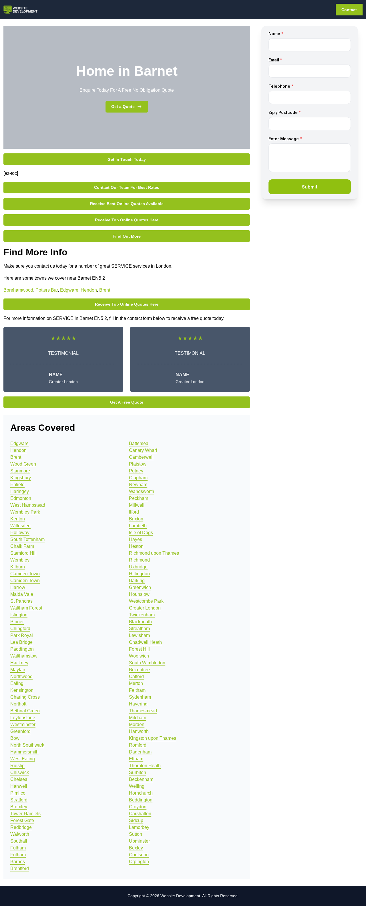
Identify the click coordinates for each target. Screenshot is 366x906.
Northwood (21, 676)
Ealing (16, 683)
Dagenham (140, 751)
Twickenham (142, 614)
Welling (136, 786)
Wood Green (23, 464)
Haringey (19, 491)
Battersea (138, 443)
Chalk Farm (22, 546)
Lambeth (138, 525)
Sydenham (140, 697)
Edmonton (20, 498)
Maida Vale (21, 594)
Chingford (20, 628)
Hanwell (18, 786)
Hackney (19, 662)
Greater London (145, 608)
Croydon (137, 806)
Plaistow (137, 464)
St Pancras (21, 601)
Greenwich (140, 587)
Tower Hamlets (25, 813)
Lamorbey (139, 827)
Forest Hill (139, 649)
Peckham (138, 498)
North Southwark (27, 745)
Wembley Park (25, 512)
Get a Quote (123, 106)
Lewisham (139, 635)
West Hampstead (27, 505)
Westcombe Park (146, 601)
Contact (349, 9)
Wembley (19, 560)
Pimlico (17, 793)
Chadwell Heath (145, 642)
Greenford (20, 731)
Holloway (19, 532)
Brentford (19, 868)
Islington (18, 614)
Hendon (89, 290)
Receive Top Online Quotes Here (126, 220)
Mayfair (17, 669)
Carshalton (140, 813)
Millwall (136, 505)
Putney (136, 470)
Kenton (17, 518)
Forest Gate (22, 820)
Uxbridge (138, 566)
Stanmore (20, 470)
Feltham (137, 690)
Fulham (18, 847)
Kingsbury (20, 477)
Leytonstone (22, 717)
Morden (136, 724)
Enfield (17, 484)
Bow (14, 738)
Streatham (139, 628)
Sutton (135, 834)
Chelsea (18, 779)
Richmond (139, 560)
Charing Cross (25, 697)
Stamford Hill (23, 553)
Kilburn (17, 566)
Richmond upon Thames (154, 553)
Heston (136, 546)
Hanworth (139, 731)
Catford (136, 676)
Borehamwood (18, 290)
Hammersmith (24, 751)
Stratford (18, 799)
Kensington (21, 690)
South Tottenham (27, 539)
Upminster (139, 841)
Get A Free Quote (126, 402)
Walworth (19, 834)
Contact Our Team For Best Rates (126, 187)
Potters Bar (46, 290)
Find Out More (127, 236)
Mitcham (137, 717)
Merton (136, 683)
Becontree (139, 669)
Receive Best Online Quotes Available (127, 203)
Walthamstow (23, 656)
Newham (138, 484)
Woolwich (139, 656)
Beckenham (141, 779)
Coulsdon (139, 854)
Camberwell (141, 457)
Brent (104, 290)
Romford (137, 745)
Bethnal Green (25, 710)
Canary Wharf (143, 450)
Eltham (136, 758)
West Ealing (22, 758)
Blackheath (140, 621)
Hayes (135, 539)
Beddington (140, 799)
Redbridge (21, 827)
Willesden (20, 525)
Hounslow (139, 594)
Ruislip (17, 765)
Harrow (17, 587)
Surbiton (137, 772)
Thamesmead (143, 710)
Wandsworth (141, 491)
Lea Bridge (21, 642)
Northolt (18, 703)
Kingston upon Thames (152, 738)
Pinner (17, 621)
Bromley (18, 806)
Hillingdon (139, 573)
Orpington (139, 861)
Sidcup (136, 820)
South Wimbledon (147, 662)
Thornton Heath (145, 765)
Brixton (136, 518)
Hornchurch (141, 793)
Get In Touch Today (127, 159)
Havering (138, 703)
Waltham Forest (26, 608)
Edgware (69, 290)
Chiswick (19, 772)
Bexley (136, 847)
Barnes (17, 861)
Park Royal (21, 635)
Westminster (22, 724)
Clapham (138, 477)
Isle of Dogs (141, 532)
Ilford (134, 512)
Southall (18, 841)
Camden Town (25, 573)
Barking (137, 580)
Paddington (22, 649)
